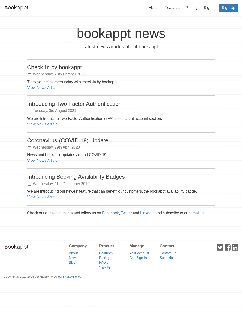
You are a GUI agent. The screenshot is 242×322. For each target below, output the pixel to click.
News (73, 258)
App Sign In (138, 258)
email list (197, 213)
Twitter (126, 213)
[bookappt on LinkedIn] (235, 247)
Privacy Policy (72, 276)
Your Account (139, 253)
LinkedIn (147, 213)
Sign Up (228, 8)
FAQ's (103, 262)
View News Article (42, 88)
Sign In (210, 8)
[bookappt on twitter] (220, 247)
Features (172, 8)
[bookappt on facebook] (227, 247)
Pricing (192, 8)
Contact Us (168, 253)
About (154, 8)
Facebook (110, 213)
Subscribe (167, 258)
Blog (72, 262)
